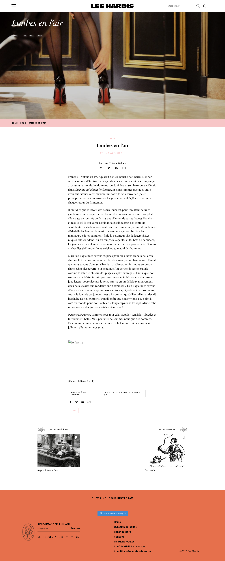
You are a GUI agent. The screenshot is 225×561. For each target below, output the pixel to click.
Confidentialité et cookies (129, 547)
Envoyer (75, 528)
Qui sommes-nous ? (125, 527)
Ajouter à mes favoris (79, 394)
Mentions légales (124, 542)
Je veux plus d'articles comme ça (122, 394)
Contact (119, 537)
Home (117, 522)
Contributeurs (122, 532)
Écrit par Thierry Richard (112, 163)
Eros (73, 411)
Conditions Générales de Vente (132, 551)
